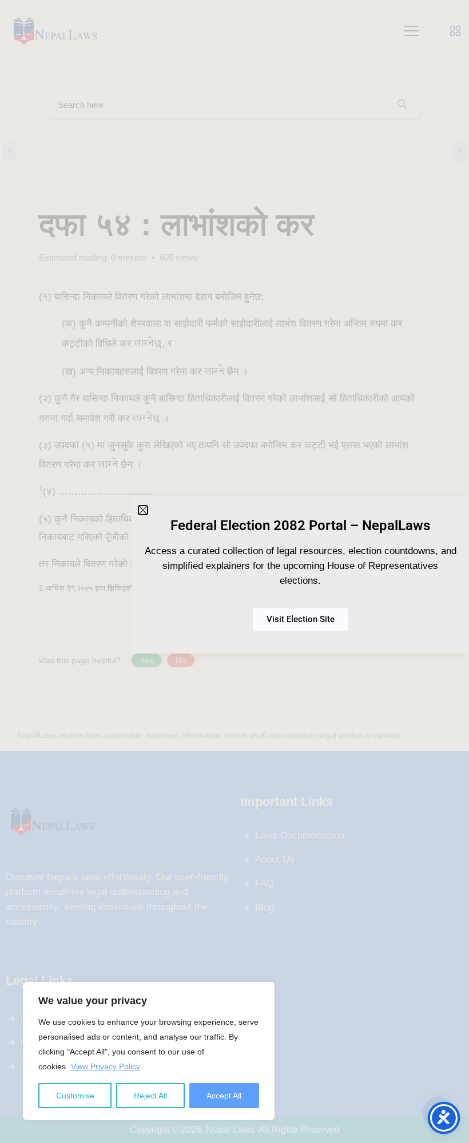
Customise (75, 1095)
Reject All (150, 1095)
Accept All (223, 1095)
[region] (149, 1051)
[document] (234, 571)
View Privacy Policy (105, 1066)
